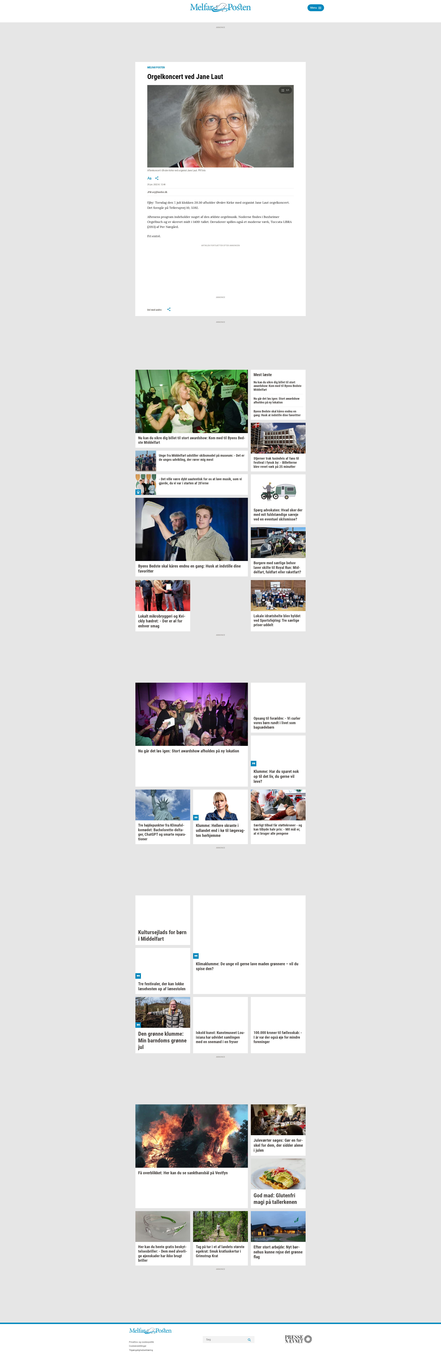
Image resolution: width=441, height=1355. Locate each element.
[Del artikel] (157, 178)
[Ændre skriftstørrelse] (149, 178)
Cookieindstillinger (137, 1346)
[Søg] (249, 1339)
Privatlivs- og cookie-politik (141, 1342)
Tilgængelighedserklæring (141, 1350)
